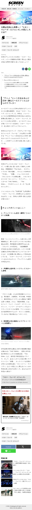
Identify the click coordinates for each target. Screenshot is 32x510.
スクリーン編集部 (11, 38)
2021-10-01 (9, 37)
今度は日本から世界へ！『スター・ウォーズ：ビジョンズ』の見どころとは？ (16, 29)
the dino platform (18, 508)
